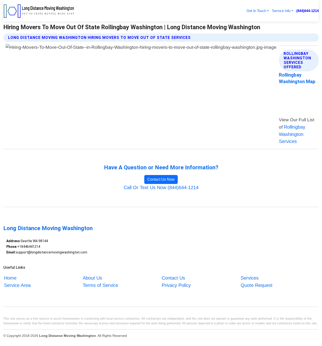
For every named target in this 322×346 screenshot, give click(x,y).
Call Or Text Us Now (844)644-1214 (161, 187)
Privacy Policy (176, 285)
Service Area (17, 285)
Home (10, 278)
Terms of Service (100, 285)
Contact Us (173, 278)
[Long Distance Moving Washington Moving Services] (39, 11)
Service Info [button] (281, 11)
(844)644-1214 (307, 11)
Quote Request (256, 285)
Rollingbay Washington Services (292, 134)
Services (250, 278)
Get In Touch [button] (256, 11)
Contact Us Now (161, 179)
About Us (92, 278)
